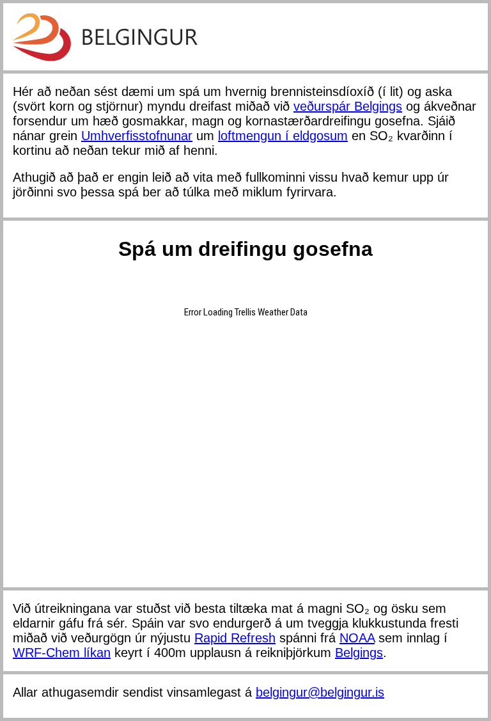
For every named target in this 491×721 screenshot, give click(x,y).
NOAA (357, 638)
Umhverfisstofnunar (136, 136)
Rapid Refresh (235, 638)
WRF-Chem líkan (62, 653)
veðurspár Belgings (347, 106)
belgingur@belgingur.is (320, 692)
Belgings (359, 653)
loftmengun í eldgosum (283, 136)
